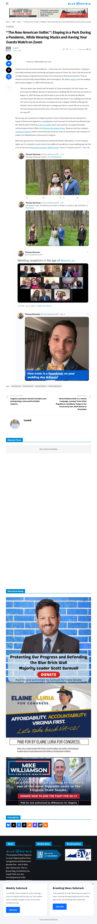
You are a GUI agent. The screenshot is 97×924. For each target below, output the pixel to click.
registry (73, 79)
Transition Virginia (22, 131)
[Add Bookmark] (9, 87)
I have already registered (48, 919)
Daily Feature (28, 386)
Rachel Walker (41, 386)
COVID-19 (10, 27)
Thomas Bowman (54, 386)
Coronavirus (16, 386)
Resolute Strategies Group (54, 128)
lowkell (16, 48)
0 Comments (82, 49)
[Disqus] (48, 490)
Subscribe (13, 910)
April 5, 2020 (17, 51)
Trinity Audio (38, 62)
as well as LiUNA (44, 125)
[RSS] (45, 825)
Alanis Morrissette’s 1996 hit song (44, 147)
